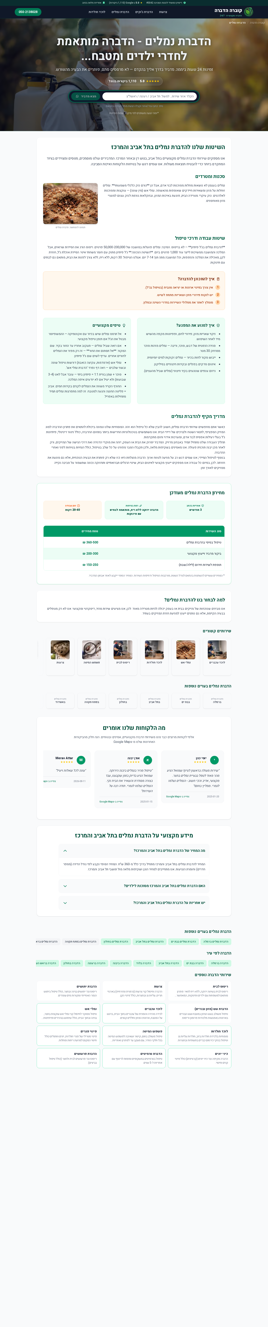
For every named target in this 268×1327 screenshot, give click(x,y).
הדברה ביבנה (121, 963)
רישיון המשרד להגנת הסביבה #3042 (164, 2)
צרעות (163, 12)
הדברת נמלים (120, 12)
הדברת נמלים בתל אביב (150, 942)
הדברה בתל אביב (169, 963)
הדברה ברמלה (219, 963)
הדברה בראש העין (45, 963)
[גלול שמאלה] (41, 657)
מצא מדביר (88, 96)
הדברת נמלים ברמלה (215, 942)
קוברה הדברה (257, 23)
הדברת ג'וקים (144, 12)
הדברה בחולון (72, 963)
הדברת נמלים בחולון (116, 942)
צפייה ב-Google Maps (177, 796)
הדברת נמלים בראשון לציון (41, 942)
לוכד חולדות (97, 12)
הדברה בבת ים (195, 963)
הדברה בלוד (143, 963)
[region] (134, 780)
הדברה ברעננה (96, 963)
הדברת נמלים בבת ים (183, 942)
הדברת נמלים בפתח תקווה (80, 942)
